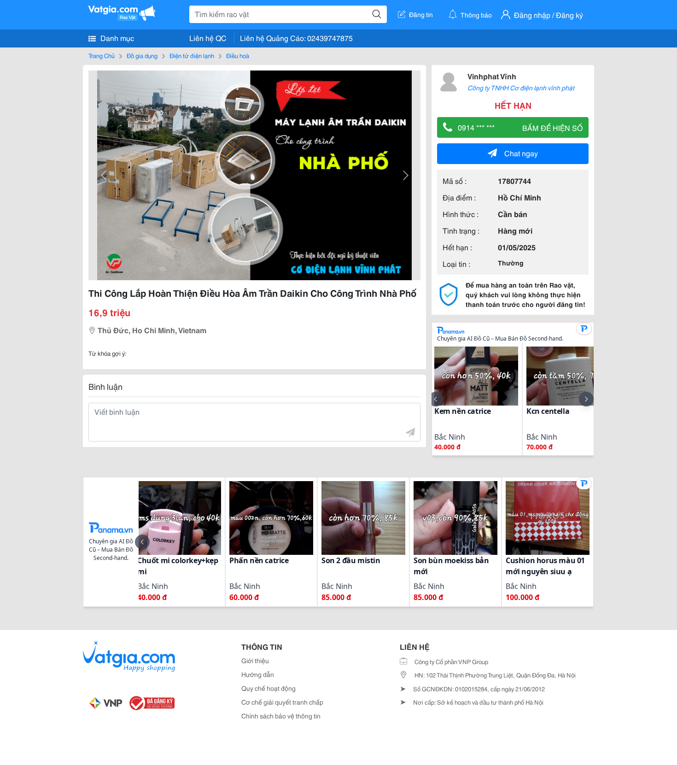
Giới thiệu (255, 660)
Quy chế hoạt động (268, 688)
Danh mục (116, 37)
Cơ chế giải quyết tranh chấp (282, 701)
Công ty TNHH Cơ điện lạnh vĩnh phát (520, 87)
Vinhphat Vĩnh (491, 76)
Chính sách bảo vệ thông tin (281, 715)
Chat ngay (521, 152)
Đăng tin (421, 14)
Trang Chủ (101, 55)
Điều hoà (237, 55)
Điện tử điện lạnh (191, 55)
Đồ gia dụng (142, 55)
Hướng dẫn (257, 674)
